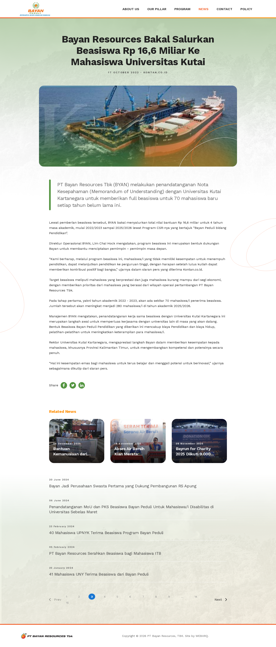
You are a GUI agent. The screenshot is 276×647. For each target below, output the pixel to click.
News (204, 9)
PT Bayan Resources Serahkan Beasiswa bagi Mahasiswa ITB (105, 553)
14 (196, 596)
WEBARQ (202, 635)
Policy (246, 9)
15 (67, 602)
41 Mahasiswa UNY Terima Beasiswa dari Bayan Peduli (99, 574)
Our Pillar (156, 9)
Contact (224, 9)
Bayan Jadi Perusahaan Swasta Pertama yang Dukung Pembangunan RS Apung (122, 485)
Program (182, 9)
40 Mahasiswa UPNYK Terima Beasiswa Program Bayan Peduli (106, 532)
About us (130, 9)
